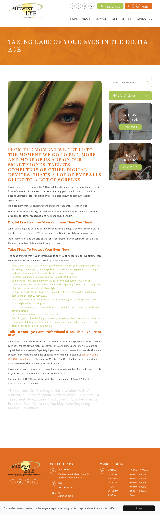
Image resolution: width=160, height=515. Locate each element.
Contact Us (144, 18)
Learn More (130, 126)
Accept (139, 508)
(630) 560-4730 (65, 487)
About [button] (86, 18)
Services (101, 18)
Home (74, 18)
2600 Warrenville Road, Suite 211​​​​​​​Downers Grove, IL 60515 (74, 476)
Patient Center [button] (121, 18)
